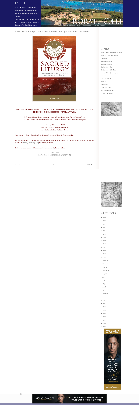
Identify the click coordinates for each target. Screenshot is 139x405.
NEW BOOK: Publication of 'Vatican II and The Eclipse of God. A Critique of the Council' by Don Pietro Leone (28, 22)
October (105, 267)
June (103, 280)
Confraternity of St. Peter (108, 70)
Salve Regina (105, 87)
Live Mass (104, 76)
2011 (104, 307)
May (103, 284)
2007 (104, 320)
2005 (104, 327)
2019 (104, 240)
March (104, 290)
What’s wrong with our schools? (25, 7)
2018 (104, 244)
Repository (104, 84)
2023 (104, 227)
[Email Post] (69, 155)
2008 (104, 317)
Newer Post (18, 165)
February (105, 293)
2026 (104, 217)
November (105, 264)
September (105, 270)
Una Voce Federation (107, 90)
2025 (104, 221)
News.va (103, 81)
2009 (104, 313)
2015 (104, 254)
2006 (104, 323)
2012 (104, 303)
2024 (104, 224)
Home (55, 165)
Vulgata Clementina (107, 93)
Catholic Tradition (106, 64)
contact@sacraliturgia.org (30, 143)
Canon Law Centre (107, 61)
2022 (104, 231)
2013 (104, 300)
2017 (104, 247)
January (104, 297)
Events (57, 152)
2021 (104, 234)
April (104, 287)
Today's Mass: (111, 52)
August (104, 274)
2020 (104, 237)
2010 (104, 310)
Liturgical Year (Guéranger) (109, 73)
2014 (104, 257)
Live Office (104, 79)
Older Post (90, 165)
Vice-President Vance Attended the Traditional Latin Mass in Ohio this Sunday (26, 13)
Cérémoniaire (105, 67)
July (103, 277)
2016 (104, 250)
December (105, 260)
